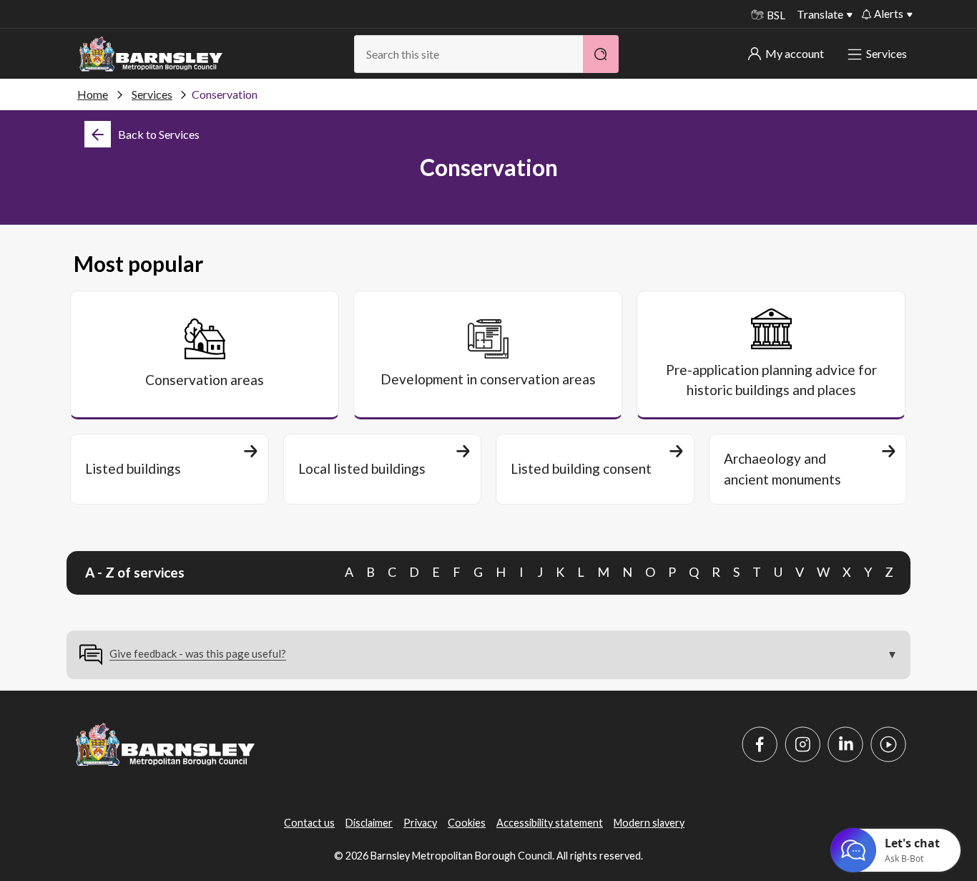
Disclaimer (369, 823)
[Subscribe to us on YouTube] (888, 744)
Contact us (309, 823)
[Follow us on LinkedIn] (845, 744)
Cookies (467, 823)
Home (92, 94)
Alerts (888, 13)
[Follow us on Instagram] (802, 744)
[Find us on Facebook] (759, 744)
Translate (820, 14)
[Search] (601, 54)
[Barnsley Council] (150, 54)
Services (886, 53)
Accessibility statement (549, 823)
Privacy (420, 823)
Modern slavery (649, 823)
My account (794, 53)
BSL (776, 15)
